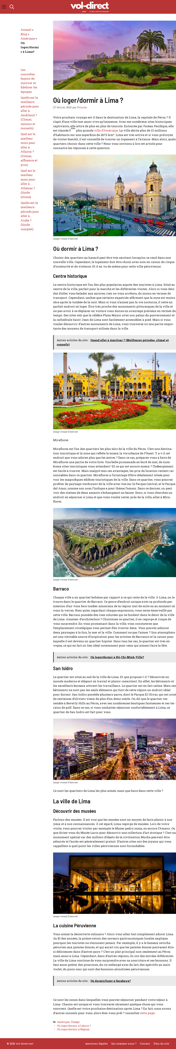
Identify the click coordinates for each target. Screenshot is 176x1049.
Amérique (63, 1022)
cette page (147, 1013)
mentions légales (96, 1043)
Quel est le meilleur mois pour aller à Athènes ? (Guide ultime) (28, 184)
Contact (145, 1043)
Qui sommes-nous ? (123, 1043)
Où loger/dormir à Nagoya (73, 1029)
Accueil (26, 30)
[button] (12, 7)
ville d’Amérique (106, 130)
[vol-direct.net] (89, 7)
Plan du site (161, 1043)
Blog (24, 34)
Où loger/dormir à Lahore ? (74, 1025)
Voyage (75, 1022)
